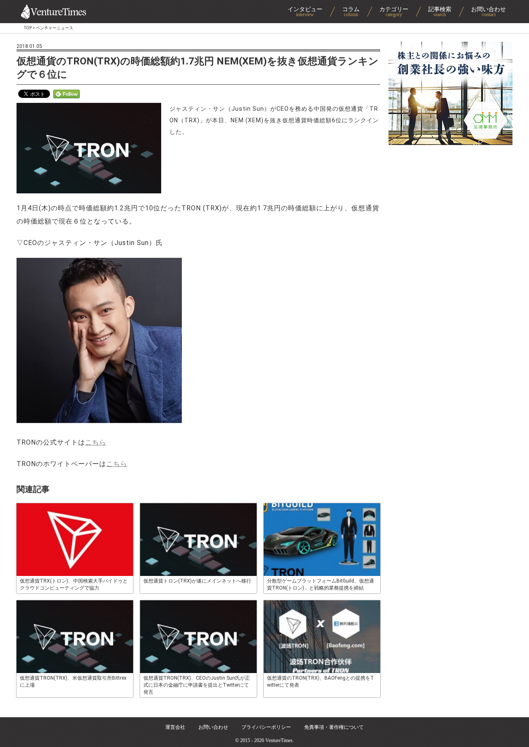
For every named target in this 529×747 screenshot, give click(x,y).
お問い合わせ (213, 727)
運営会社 (175, 727)
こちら (95, 442)
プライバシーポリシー (266, 727)
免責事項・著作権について (334, 727)
